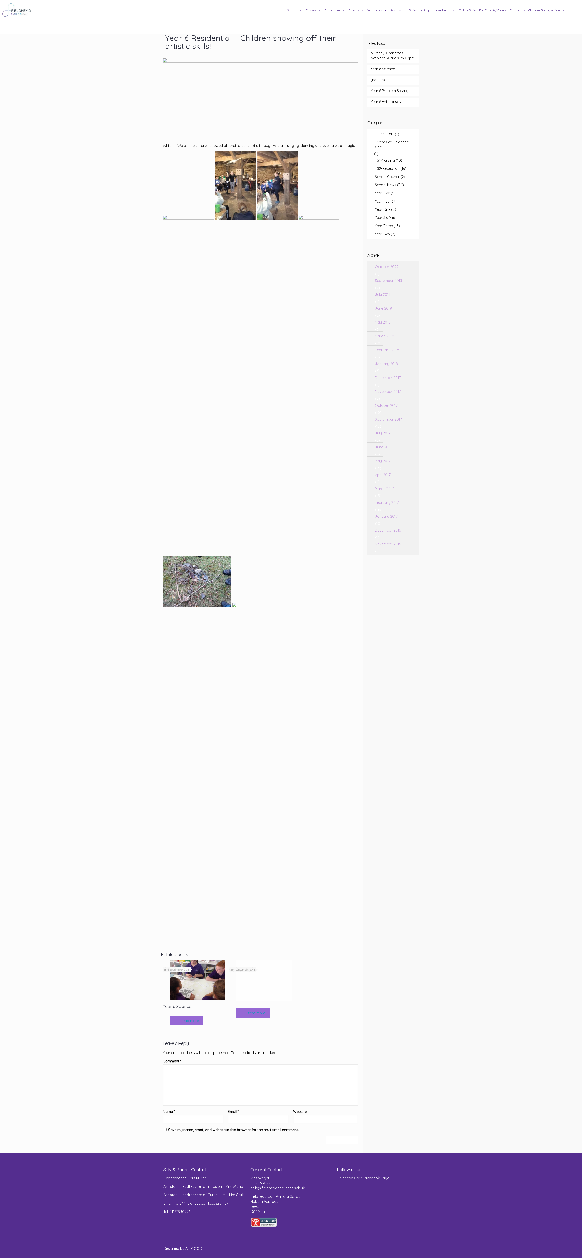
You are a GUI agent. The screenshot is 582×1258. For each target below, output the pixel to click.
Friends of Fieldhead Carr (392, 144)
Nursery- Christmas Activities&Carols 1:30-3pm (393, 55)
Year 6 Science (177, 1006)
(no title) (378, 80)
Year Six (381, 217)
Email (233, 1111)
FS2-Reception (387, 168)
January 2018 (386, 364)
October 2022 (387, 266)
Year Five (382, 193)
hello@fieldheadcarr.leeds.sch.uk (277, 1188)
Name (169, 1111)
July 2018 (383, 294)
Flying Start (384, 134)
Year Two (382, 234)
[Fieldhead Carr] (16, 10)
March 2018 (384, 336)
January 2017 (386, 516)
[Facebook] (402, 1248)
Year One (382, 209)
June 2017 (383, 447)
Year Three (384, 225)
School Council (387, 176)
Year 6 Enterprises (386, 101)
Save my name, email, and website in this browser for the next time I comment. (233, 1129)
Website (300, 1111)
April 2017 (383, 474)
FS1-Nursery (385, 160)
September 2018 (388, 280)
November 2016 (388, 544)
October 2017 (386, 405)
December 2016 (388, 530)
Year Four (383, 201)
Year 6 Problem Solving (390, 90)
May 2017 (382, 461)
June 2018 (383, 308)
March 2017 (384, 488)
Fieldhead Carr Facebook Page (363, 1178)
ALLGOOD (193, 1248)
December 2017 (388, 377)
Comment (172, 1061)
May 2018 (383, 322)
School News (385, 185)
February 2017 (387, 502)
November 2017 (388, 391)
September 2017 (388, 419)
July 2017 (382, 433)
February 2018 (387, 350)
